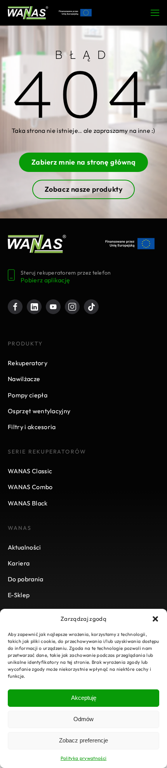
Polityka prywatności (83, 758)
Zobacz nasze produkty (83, 189)
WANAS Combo (30, 487)
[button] (155, 619)
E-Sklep (19, 595)
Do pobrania (25, 579)
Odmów (83, 719)
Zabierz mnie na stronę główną (83, 162)
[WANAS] (28, 12)
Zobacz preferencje (83, 740)
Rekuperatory (27, 363)
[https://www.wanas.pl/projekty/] (130, 244)
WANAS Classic (30, 471)
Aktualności (24, 547)
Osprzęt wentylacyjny (39, 411)
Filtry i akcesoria (32, 427)
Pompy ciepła (27, 395)
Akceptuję (83, 697)
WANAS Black (28, 503)
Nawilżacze (24, 379)
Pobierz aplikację (45, 280)
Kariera (19, 563)
